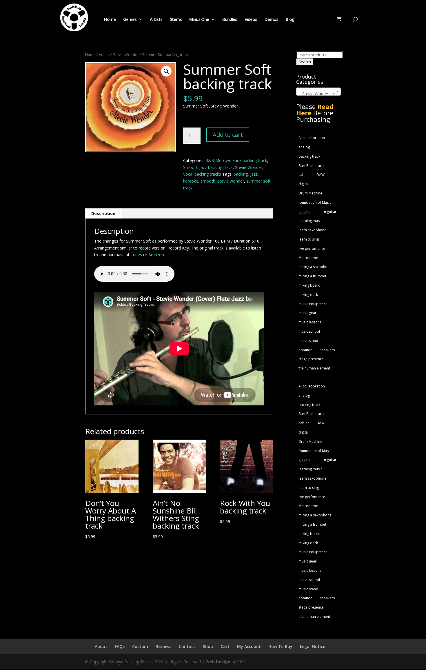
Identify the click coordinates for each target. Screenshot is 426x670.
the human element (314, 368)
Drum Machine (310, 193)
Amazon (156, 254)
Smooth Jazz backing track (208, 167)
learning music (310, 220)
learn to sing (308, 239)
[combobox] (318, 92)
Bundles (229, 19)
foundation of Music (314, 202)
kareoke (190, 181)
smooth (208, 181)
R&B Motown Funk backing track (236, 160)
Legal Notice (312, 646)
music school (309, 331)
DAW (320, 174)
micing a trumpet (312, 276)
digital (303, 183)
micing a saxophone (315, 266)
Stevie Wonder (126, 54)
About (101, 646)
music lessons (309, 322)
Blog (290, 19)
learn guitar (327, 211)
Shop (208, 646)
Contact (187, 646)
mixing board (309, 285)
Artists (156, 19)
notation (305, 349)
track (187, 188)
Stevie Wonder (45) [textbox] (319, 94)
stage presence (311, 358)
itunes (136, 254)
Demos (271, 19)
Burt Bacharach (311, 165)
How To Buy (280, 646)
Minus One (199, 19)
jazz (254, 174)
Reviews (163, 646)
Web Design (217, 661)
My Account (249, 646)
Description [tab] (103, 213)
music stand (308, 340)
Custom (140, 646)
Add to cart (228, 135)
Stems (176, 19)
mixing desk (308, 294)
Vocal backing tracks (202, 174)
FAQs (120, 646)
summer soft (258, 181)
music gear (307, 312)
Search (304, 61)
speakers (327, 349)
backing (241, 174)
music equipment (312, 303)
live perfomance (311, 248)
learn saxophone (312, 229)
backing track (309, 156)
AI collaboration (311, 137)
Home (110, 19)
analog (304, 147)
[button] (166, 71)
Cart (225, 646)
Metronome (308, 257)
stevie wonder (231, 181)
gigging (304, 211)
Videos (251, 19)
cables (303, 174)
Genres (129, 19)
